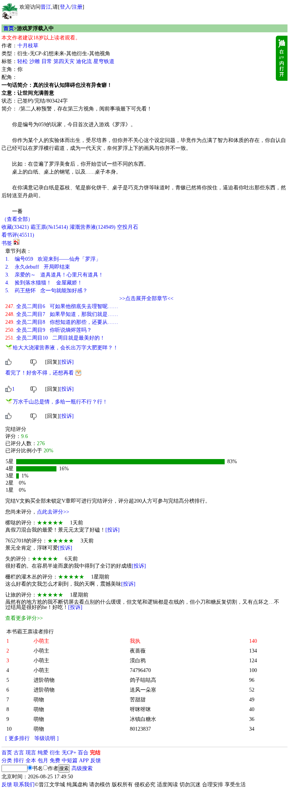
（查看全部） (17, 219)
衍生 (55, 752)
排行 (19, 760)
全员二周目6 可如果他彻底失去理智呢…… (61, 306)
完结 (95, 752)
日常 (46, 61)
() (15, 227)
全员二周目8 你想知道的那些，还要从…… (61, 322)
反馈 (95, 760)
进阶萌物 (44, 680)
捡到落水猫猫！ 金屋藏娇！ (43, 282)
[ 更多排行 (17, 738)
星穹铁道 (103, 61)
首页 (8, 28)
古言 (19, 752)
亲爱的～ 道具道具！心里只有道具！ (54, 275)
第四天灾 (64, 61)
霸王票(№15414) (49, 227)
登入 (65, 7)
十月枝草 (27, 45)
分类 (7, 760)
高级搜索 (82, 768)
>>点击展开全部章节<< (146, 298)
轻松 (22, 61)
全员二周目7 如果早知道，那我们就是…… (61, 314)
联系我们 (24, 784)
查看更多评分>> (24, 618)
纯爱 (43, 752)
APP (84, 760)
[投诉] (66, 362)
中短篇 (70, 760)
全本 (31, 760)
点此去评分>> (53, 512)
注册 (77, 7)
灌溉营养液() (93, 227)
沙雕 (34, 61)
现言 (31, 752)
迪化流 (84, 61)
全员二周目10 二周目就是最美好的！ (55, 338)
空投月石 (127, 227)
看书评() (18, 235)
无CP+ (69, 752)
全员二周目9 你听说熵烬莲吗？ (48, 330)
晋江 (46, 7)
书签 (7, 243)
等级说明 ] (46, 738)
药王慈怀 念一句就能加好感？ (46, 290)
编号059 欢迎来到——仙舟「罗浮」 (53, 259)
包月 (43, 760)
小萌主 (41, 651)
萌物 (38, 699)
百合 (83, 752)
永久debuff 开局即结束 (37, 267)
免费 (55, 760)
